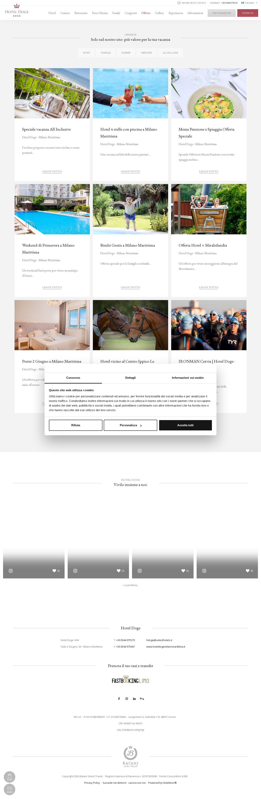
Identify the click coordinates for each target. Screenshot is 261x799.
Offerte (145, 13)
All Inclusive (170, 52)
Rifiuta (75, 425)
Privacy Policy (92, 782)
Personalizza (128, 425)
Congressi (131, 13)
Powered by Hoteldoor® (162, 782)
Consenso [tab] (73, 377)
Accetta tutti (185, 425)
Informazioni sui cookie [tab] (187, 377)
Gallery (159, 13)
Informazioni (195, 13)
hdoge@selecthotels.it (159, 640)
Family (116, 13)
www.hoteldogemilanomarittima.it (165, 646)
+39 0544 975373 (125, 640)
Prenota (247, 13)
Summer (125, 52)
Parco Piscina (100, 13)
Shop (9, 779)
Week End (146, 52)
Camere (65, 13)
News (9, 792)
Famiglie (106, 52)
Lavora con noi (137, 782)
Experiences (176, 13)
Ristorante (81, 13)
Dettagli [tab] (130, 377)
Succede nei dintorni (114, 782)
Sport (86, 52)
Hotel (52, 13)
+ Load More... (130, 585)
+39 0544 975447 (125, 646)
